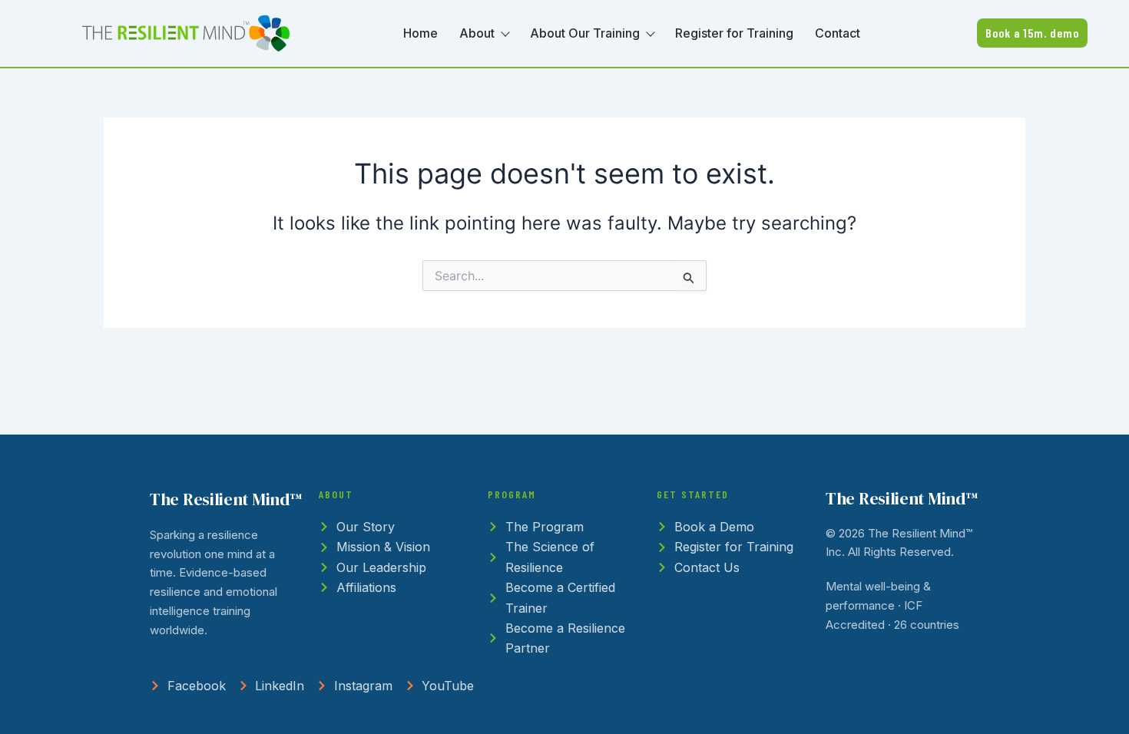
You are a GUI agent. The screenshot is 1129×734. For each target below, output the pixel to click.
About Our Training (585, 33)
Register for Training (734, 33)
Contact (837, 33)
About (477, 33)
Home (420, 33)
